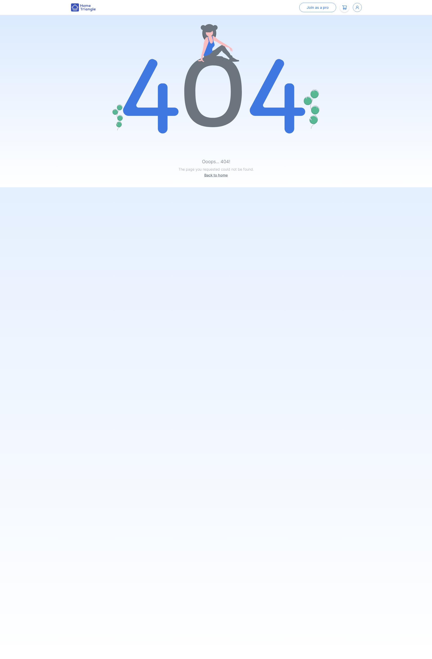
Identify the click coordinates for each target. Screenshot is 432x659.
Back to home (216, 175)
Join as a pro (318, 7)
